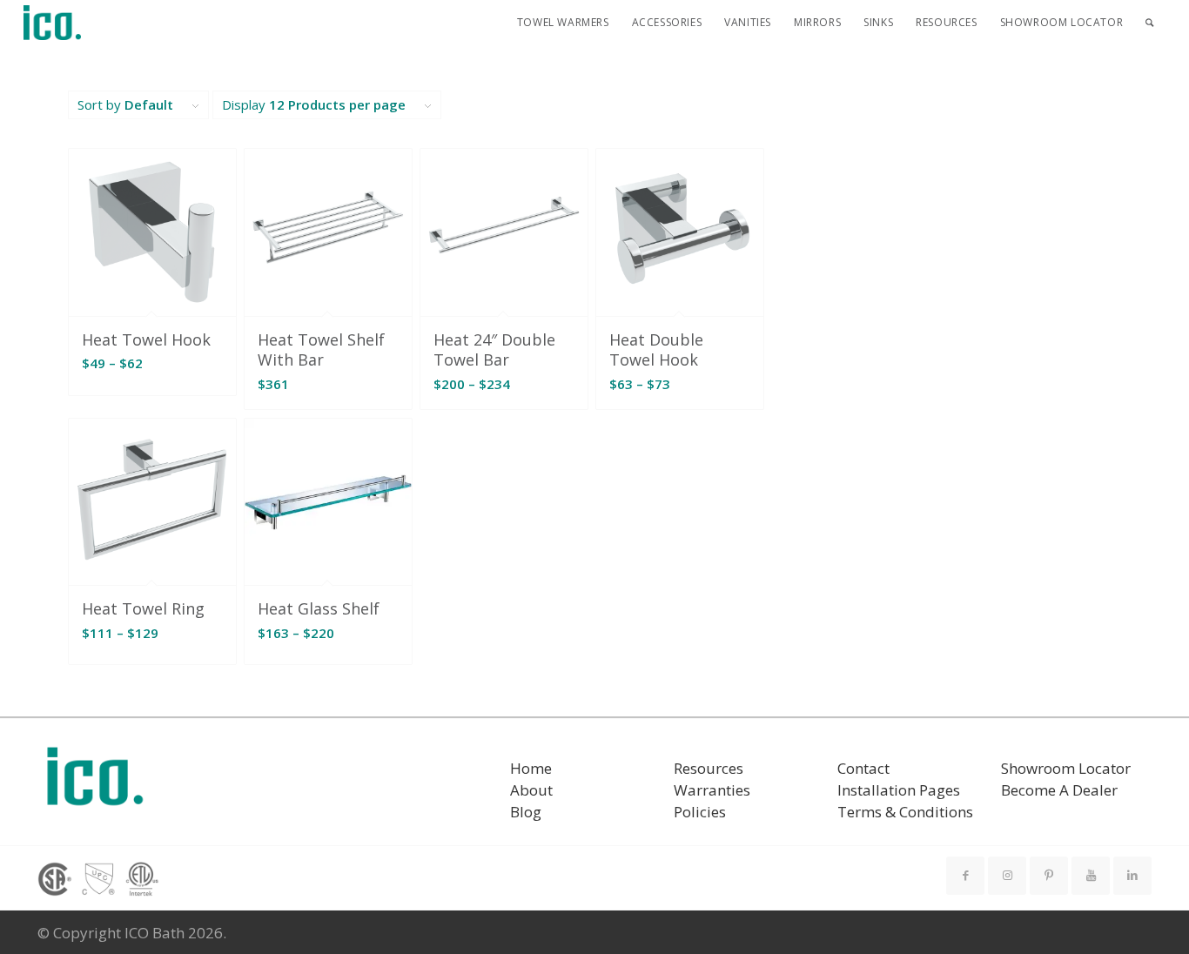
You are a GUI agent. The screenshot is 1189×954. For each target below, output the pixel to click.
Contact (863, 768)
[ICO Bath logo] (94, 782)
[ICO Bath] (52, 22)
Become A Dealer (1059, 790)
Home (531, 768)
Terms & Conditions (905, 812)
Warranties (712, 790)
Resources (708, 768)
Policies (700, 812)
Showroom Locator (1066, 768)
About (531, 790)
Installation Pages (898, 790)
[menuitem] (563, 22)
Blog (525, 812)
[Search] (1149, 22)
